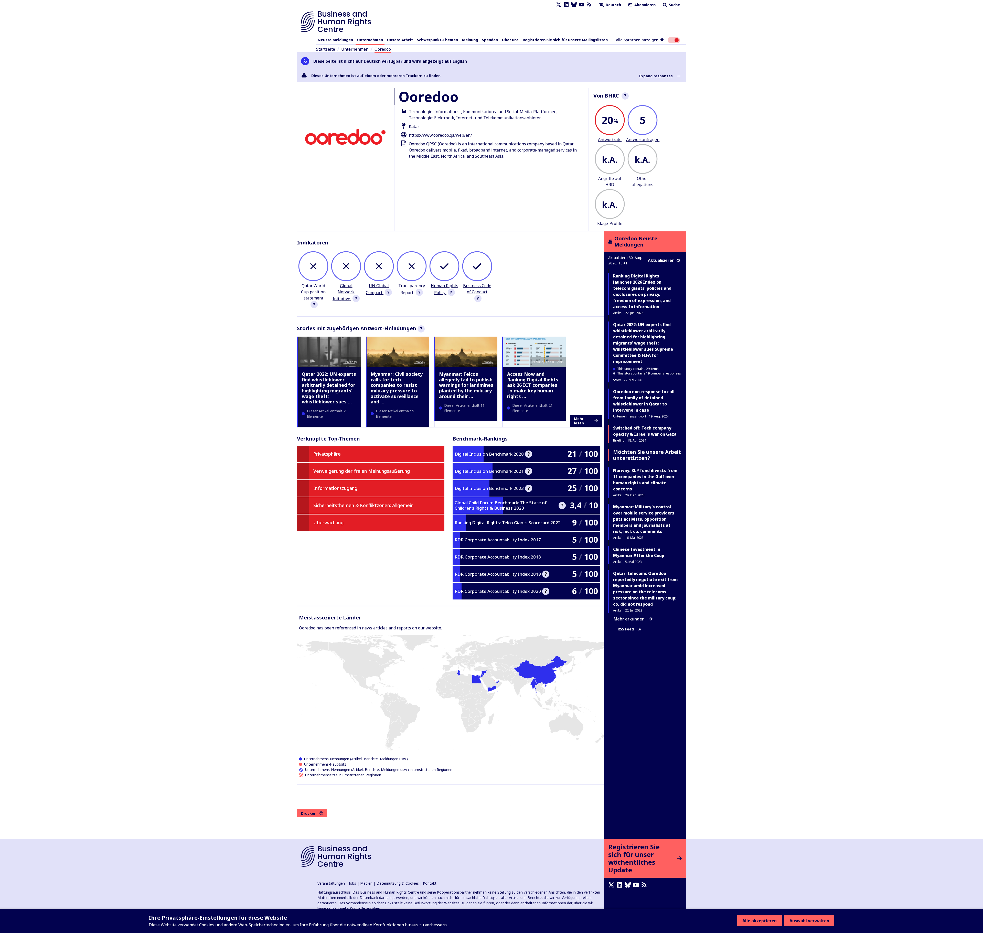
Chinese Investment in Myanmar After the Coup (638, 552)
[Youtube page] (582, 4)
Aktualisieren (661, 260)
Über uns (510, 39)
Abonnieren (644, 4)
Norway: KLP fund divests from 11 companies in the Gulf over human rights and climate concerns (645, 480)
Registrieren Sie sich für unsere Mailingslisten (565, 39)
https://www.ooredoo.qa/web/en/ (440, 135)
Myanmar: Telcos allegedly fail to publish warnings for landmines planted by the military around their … (466, 385)
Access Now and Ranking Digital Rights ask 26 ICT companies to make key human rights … (532, 385)
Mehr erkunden (629, 619)
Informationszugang (335, 488)
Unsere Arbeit (400, 39)
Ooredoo (383, 49)
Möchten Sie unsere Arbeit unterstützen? (647, 455)
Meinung (470, 39)
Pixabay (351, 362)
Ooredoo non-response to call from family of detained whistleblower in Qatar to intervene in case (644, 401)
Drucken (308, 813)
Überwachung (328, 522)
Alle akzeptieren (759, 921)
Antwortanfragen (642, 139)
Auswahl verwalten (809, 921)
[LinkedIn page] (566, 4)
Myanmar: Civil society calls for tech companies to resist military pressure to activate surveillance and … (397, 388)
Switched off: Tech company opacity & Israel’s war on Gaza (645, 431)
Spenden (490, 39)
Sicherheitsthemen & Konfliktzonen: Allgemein (363, 505)
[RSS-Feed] (589, 4)
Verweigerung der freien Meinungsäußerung (361, 471)
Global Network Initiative (344, 292)
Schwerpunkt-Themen (437, 39)
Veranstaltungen (331, 883)
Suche (674, 4)
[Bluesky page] (574, 4)
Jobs (352, 883)
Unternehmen (370, 39)
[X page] (558, 4)
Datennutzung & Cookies (398, 883)
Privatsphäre (327, 454)
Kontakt (429, 883)
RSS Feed (626, 629)
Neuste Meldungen (335, 39)
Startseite (325, 49)
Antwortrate (610, 139)
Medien (366, 883)
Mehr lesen (579, 421)
